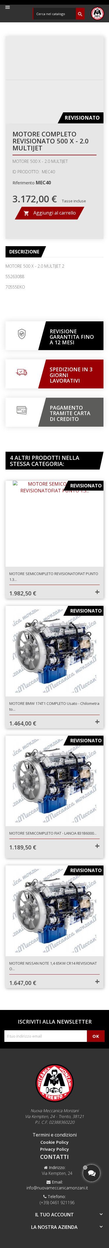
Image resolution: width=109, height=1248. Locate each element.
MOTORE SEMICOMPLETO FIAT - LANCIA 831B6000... (53, 833)
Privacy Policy (54, 1149)
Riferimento (23, 183)
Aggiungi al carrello (50, 213)
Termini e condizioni (55, 1135)
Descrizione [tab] (24, 251)
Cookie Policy (54, 1142)
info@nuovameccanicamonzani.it (57, 1188)
